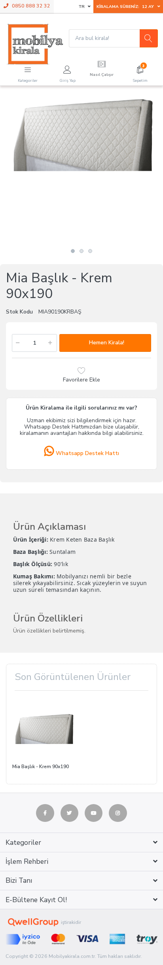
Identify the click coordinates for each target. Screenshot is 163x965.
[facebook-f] (45, 813)
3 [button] (90, 251)
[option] (81, 169)
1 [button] (73, 251)
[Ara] (149, 38)
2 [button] (81, 251)
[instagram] (118, 813)
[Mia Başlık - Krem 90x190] (81, 169)
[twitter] (70, 813)
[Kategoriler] (27, 68)
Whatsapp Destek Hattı (86, 453)
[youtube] (94, 813)
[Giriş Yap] (67, 68)
